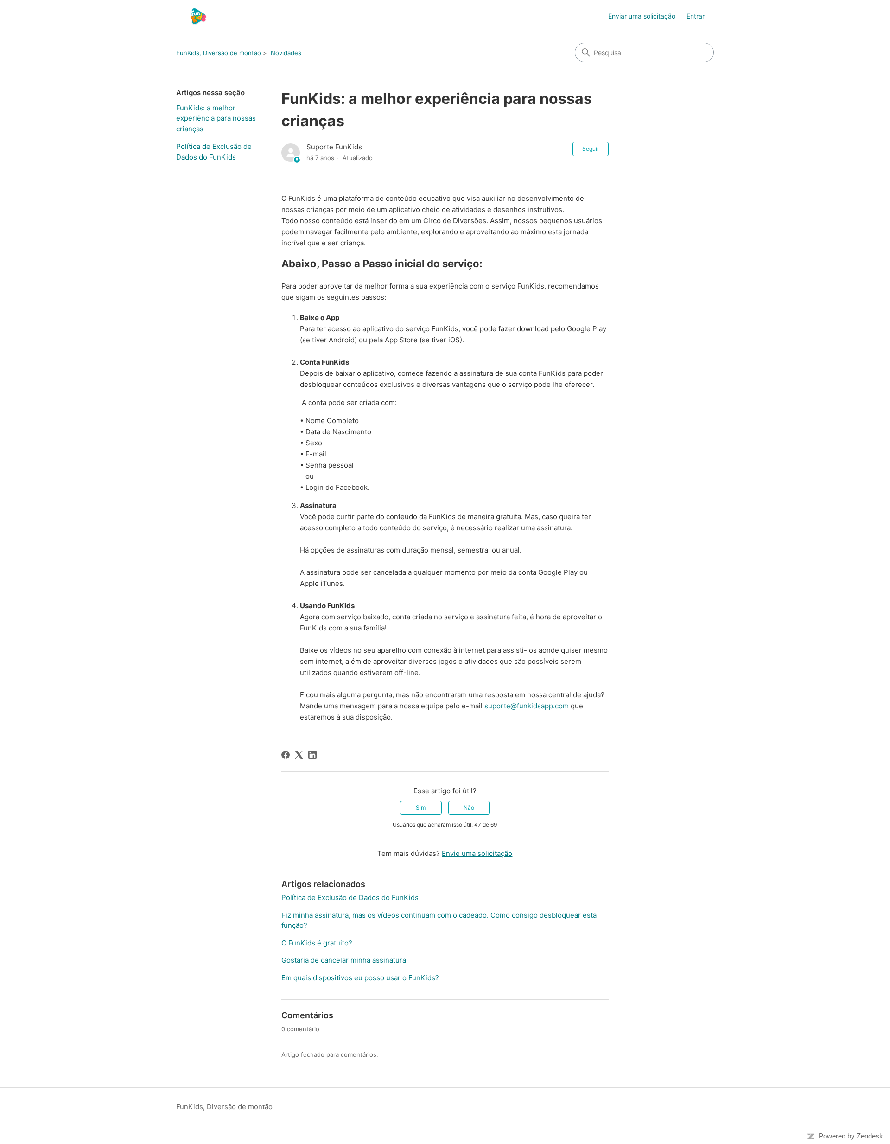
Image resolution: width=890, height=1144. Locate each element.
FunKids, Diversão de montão (218, 53)
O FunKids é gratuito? (316, 942)
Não (469, 807)
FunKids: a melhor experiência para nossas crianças (216, 118)
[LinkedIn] (312, 755)
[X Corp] (299, 755)
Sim (421, 807)
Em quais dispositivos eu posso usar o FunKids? (360, 977)
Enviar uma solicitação (641, 16)
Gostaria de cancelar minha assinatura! (344, 960)
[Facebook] (285, 755)
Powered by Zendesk (851, 1136)
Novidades (286, 53)
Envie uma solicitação (477, 853)
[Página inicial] (198, 16)
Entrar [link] (696, 16)
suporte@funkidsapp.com (526, 705)
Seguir (590, 148)
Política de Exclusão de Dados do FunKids (214, 151)
